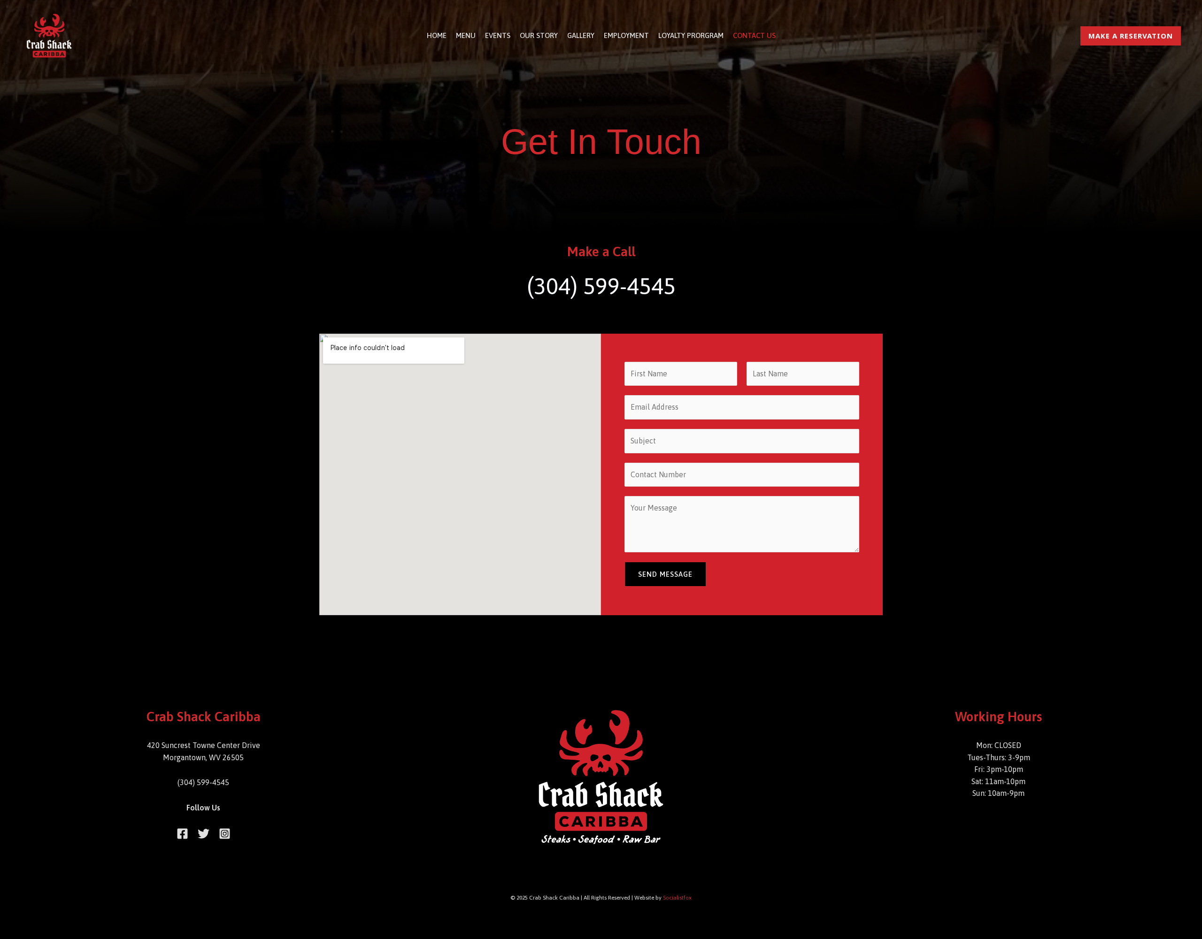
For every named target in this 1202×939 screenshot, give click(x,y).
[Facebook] (182, 834)
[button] (1130, 36)
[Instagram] (225, 834)
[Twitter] (203, 834)
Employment (626, 35)
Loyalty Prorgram (691, 35)
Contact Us (754, 35)
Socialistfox (677, 897)
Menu (466, 35)
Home (437, 35)
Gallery (580, 35)
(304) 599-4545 (601, 286)
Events (497, 35)
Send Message (665, 574)
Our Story (539, 35)
